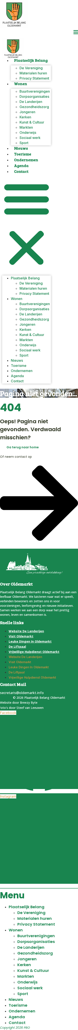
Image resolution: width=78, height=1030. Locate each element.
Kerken (24, 964)
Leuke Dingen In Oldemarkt (30, 641)
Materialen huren (34, 918)
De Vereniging (31, 912)
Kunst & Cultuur (33, 970)
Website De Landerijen (26, 631)
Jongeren (27, 959)
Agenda (21, 165)
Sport (24, 143)
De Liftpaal (17, 647)
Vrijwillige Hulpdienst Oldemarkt (34, 652)
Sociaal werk (30, 138)
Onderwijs (27, 982)
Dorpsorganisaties (36, 941)
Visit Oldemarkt (21, 636)
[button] (26, 223)
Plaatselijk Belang (31, 60)
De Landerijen (30, 947)
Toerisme (22, 154)
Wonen (20, 83)
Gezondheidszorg (35, 953)
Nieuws (21, 148)
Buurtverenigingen (36, 935)
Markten (25, 976)
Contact (21, 171)
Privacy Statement (34, 78)
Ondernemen (26, 159)
